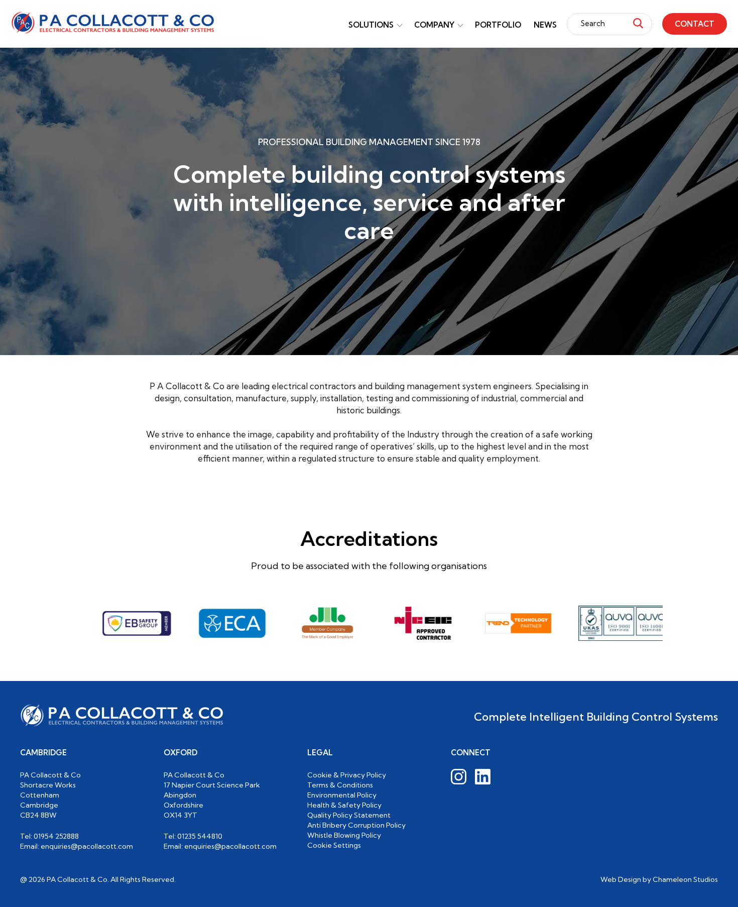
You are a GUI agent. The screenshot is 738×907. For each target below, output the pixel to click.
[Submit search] (638, 24)
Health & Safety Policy (344, 805)
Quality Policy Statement (349, 815)
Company (434, 25)
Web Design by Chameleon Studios (659, 879)
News (545, 25)
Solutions (371, 25)
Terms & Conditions (340, 784)
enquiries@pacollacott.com (87, 846)
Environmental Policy (342, 795)
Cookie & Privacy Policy (346, 774)
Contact (694, 24)
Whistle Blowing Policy (344, 835)
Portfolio (498, 25)
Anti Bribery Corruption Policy (356, 825)
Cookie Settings (334, 845)
